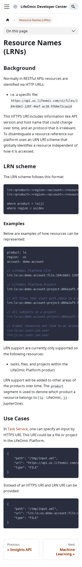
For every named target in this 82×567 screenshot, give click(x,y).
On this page (17, 31)
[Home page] (7, 20)
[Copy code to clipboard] (73, 189)
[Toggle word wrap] (65, 189)
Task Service (18, 429)
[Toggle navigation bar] (6, 6)
